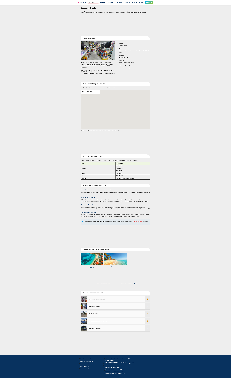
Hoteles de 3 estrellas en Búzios (86, 361)
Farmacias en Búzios (84, 366)
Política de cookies (131, 362)
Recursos (141, 2)
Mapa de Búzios (149, 2)
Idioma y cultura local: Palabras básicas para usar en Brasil (115, 374)
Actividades (110, 2)
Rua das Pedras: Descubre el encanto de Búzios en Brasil (115, 363)
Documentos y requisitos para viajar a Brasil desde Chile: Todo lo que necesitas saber (115, 367)
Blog (129, 359)
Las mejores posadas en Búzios (86, 358)
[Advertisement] (115, 24)
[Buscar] (98, 2)
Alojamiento (102, 2)
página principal (138, 221)
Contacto (129, 363)
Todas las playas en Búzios (85, 363)
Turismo (126, 2)
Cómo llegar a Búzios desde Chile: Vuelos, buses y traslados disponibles (115, 359)
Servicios (133, 2)
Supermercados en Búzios (85, 368)
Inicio (129, 358)
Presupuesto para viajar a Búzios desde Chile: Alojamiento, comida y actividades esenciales (114, 370)
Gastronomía (119, 2)
